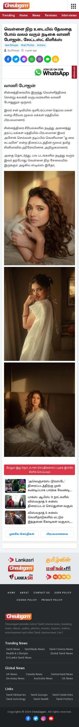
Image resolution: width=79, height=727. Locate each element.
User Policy (63, 592)
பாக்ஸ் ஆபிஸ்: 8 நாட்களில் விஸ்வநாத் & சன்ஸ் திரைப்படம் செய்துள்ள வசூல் (50, 501)
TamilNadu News (35, 649)
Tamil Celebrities (62, 694)
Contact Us (42, 592)
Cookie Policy (27, 600)
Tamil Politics (64, 699)
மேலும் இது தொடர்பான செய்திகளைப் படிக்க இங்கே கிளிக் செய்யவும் (39, 470)
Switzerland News (62, 674)
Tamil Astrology (16, 699)
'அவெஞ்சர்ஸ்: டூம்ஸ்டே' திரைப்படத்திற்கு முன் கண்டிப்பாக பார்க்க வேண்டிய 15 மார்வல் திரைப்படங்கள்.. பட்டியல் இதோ (50, 486)
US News (67, 678)
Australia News (43, 678)
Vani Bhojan (11, 45)
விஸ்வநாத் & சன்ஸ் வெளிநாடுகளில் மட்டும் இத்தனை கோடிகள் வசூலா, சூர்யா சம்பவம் (49, 517)
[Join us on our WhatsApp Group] (51, 72)
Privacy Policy (52, 600)
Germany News (15, 678)
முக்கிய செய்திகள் (21, 534)
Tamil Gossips (39, 694)
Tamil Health (40, 699)
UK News (11, 674)
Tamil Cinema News (61, 649)
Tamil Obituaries (16, 694)
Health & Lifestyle (17, 653)
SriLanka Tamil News (19, 657)
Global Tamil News (61, 653)
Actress (41, 45)
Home (11, 592)
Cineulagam (39, 711)
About (24, 592)
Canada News (34, 674)
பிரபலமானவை (57, 534)
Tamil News (13, 649)
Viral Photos (27, 45)
